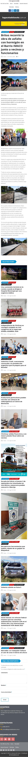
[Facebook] (9, 739)
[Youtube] (5, 739)
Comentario (4, 672)
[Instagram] (1, 739)
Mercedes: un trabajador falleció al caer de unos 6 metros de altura (14, 651)
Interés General (23, 3)
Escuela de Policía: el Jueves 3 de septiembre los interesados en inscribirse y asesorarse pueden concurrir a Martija (13, 484)
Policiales (11, 7)
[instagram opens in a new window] (18, 10)
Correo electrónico (6, 692)
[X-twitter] (13, 739)
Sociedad (16, 3)
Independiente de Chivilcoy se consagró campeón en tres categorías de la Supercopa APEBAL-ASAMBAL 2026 (12, 328)
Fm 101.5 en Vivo (5, 3)
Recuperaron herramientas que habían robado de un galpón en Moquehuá (13, 548)
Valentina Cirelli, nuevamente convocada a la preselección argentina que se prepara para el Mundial (13, 364)
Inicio (11, 3)
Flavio (4, 56)
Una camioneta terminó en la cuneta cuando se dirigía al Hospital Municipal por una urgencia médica (12, 290)
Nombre (3, 685)
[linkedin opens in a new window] (15, 10)
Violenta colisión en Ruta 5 (11, 587)
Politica (17, 7)
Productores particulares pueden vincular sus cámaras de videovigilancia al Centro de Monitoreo (13, 400)
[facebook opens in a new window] (10, 10)
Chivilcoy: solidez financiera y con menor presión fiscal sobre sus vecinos (14, 436)
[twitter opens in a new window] (12, 10)
